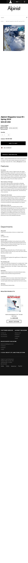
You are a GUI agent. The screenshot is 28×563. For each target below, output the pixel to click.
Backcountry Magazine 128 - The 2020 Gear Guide (14, 315)
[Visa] (2, 366)
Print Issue (4, 128)
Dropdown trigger (10, 2)
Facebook (17, 334)
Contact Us (3, 332)
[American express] (7, 366)
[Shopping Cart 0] (24, 2)
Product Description (9, 154)
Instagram (17, 336)
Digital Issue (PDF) (13, 128)
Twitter (16, 338)
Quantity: (3, 132)
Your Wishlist (4, 334)
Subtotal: (3, 138)
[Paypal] (20, 366)
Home (2, 21)
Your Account (4, 336)
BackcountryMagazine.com (7, 344)
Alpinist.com (18, 332)
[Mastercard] (13, 366)
